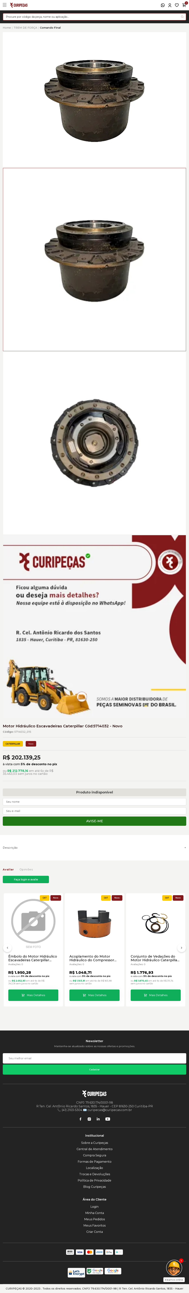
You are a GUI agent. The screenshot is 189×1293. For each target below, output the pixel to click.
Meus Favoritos (94, 1225)
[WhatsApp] (163, 5)
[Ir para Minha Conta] (169, 5)
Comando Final (50, 27)
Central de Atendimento (95, 1149)
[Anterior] (7, 948)
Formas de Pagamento (94, 1161)
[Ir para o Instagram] (89, 1119)
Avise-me (94, 821)
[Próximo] (181, 948)
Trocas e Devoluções (94, 1174)
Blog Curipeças (94, 1187)
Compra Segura (94, 1155)
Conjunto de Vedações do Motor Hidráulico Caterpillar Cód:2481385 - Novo (155, 958)
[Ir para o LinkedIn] (98, 1119)
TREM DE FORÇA (25, 27)
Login (94, 1206)
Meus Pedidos (94, 1219)
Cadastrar (94, 1069)
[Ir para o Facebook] (80, 1119)
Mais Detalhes (36, 995)
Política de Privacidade (94, 1180)
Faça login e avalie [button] (26, 879)
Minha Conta (94, 1213)
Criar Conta (94, 1232)
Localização (94, 1168)
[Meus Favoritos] (177, 5)
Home (7, 27)
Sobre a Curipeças (94, 1143)
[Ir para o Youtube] (107, 1119)
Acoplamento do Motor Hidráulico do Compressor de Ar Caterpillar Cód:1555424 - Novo (91, 958)
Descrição (10, 847)
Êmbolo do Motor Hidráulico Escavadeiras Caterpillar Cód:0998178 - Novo (32, 958)
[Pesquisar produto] (182, 17)
